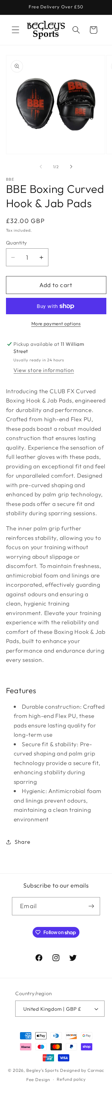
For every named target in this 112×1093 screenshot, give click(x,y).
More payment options (56, 323)
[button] (15, 29)
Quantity (16, 242)
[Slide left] (40, 166)
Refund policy (71, 1079)
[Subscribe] (91, 906)
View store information (43, 370)
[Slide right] (71, 166)
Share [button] (22, 841)
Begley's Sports (42, 1070)
